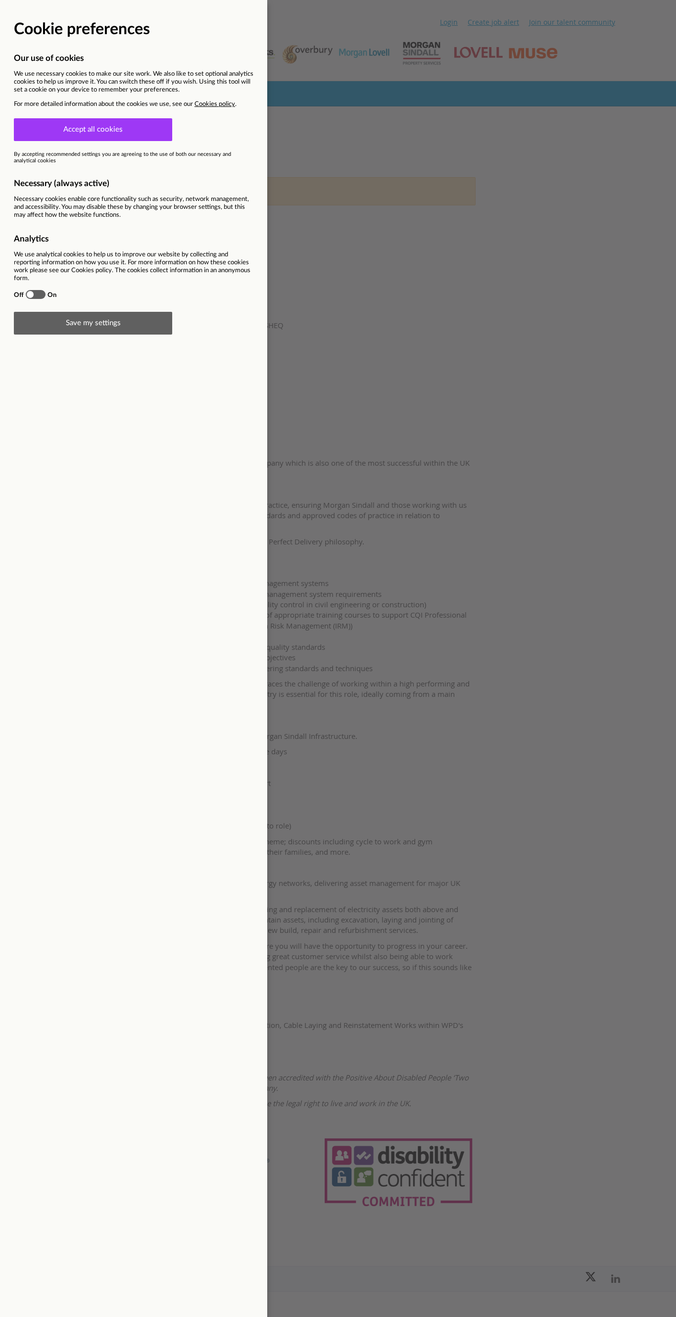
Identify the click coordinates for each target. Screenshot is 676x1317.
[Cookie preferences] (338, 658)
